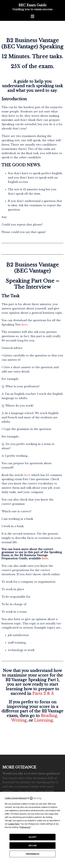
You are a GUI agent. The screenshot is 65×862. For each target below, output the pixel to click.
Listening (43, 720)
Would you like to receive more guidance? (31, 773)
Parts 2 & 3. (43, 693)
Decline (33, 845)
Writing (19, 720)
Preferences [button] (25, 827)
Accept (32, 837)
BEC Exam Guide (33, 5)
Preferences (32, 854)
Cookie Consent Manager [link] (16, 798)
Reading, (49, 715)
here (24, 324)
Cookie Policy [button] (14, 824)
